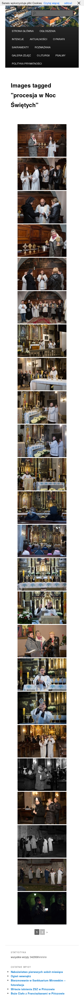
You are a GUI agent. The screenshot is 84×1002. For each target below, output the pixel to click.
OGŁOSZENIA (47, 31)
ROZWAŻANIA (43, 47)
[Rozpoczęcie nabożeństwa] (42, 474)
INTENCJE (18, 39)
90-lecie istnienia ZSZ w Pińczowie (33, 989)
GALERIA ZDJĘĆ (21, 55)
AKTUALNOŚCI (38, 39)
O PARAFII (59, 39)
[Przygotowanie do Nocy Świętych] (42, 140)
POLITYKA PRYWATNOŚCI (27, 63)
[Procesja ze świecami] (42, 908)
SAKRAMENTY (20, 47)
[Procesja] (42, 741)
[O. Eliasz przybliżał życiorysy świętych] (42, 607)
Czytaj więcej (51, 3)
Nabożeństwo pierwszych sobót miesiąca (37, 972)
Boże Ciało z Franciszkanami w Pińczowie (37, 993)
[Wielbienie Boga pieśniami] (42, 641)
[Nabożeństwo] (42, 507)
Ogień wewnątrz (21, 976)
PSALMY (60, 55)
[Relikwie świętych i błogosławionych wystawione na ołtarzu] (42, 574)
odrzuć (68, 3)
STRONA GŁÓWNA (23, 31)
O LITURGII (43, 55)
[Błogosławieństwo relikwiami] (42, 674)
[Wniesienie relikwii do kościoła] (42, 340)
